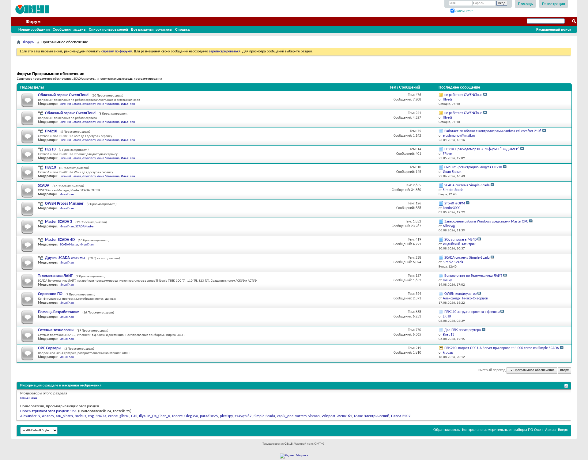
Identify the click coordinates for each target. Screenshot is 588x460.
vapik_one (285, 416)
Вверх (564, 370)
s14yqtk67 (243, 416)
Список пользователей (108, 29)
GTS (134, 416)
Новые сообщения (34, 29)
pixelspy (226, 416)
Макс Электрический (371, 416)
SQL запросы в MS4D (460, 239)
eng (91, 416)
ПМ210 (51, 131)
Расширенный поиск (553, 29)
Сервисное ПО (50, 294)
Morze (177, 416)
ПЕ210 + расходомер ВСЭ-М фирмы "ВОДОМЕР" (481, 149)
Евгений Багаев (70, 104)
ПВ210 (50, 167)
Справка (182, 29)
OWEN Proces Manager (64, 204)
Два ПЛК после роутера (462, 330)
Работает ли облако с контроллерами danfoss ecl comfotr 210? (492, 131)
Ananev (48, 416)
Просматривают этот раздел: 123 (48, 411)
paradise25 (209, 416)
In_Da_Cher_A (158, 416)
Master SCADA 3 (58, 222)
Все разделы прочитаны (151, 29)
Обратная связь (446, 430)
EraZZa (101, 416)
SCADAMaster (84, 226)
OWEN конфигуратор (460, 294)
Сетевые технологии (56, 330)
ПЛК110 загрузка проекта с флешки (471, 312)
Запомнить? (463, 11)
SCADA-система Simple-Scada (467, 185)
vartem (301, 416)
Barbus (80, 416)
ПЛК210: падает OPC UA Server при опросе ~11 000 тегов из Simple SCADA (501, 348)
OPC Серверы (49, 348)
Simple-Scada (264, 416)
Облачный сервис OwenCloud (63, 95)
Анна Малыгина (108, 104)
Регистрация (553, 4)
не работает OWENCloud (463, 95)
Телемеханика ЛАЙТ (55, 276)
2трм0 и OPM (454, 203)
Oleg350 (191, 416)
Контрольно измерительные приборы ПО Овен (502, 430)
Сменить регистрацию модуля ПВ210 (473, 167)
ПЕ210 (50, 149)
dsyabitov (89, 104)
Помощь (525, 4)
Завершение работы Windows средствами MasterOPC (486, 221)
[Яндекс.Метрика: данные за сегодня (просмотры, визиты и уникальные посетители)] (294, 456)
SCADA (43, 186)
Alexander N (30, 416)
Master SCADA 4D (60, 240)
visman (314, 416)
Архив (550, 430)
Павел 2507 (401, 416)
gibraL (124, 416)
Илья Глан (128, 104)
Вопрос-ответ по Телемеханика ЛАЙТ (473, 276)
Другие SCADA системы (65, 258)
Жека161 (344, 416)
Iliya (142, 416)
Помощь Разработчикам (58, 312)
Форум (33, 21)
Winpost (328, 416)
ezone (113, 416)
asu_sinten (64, 416)
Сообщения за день (69, 29)
